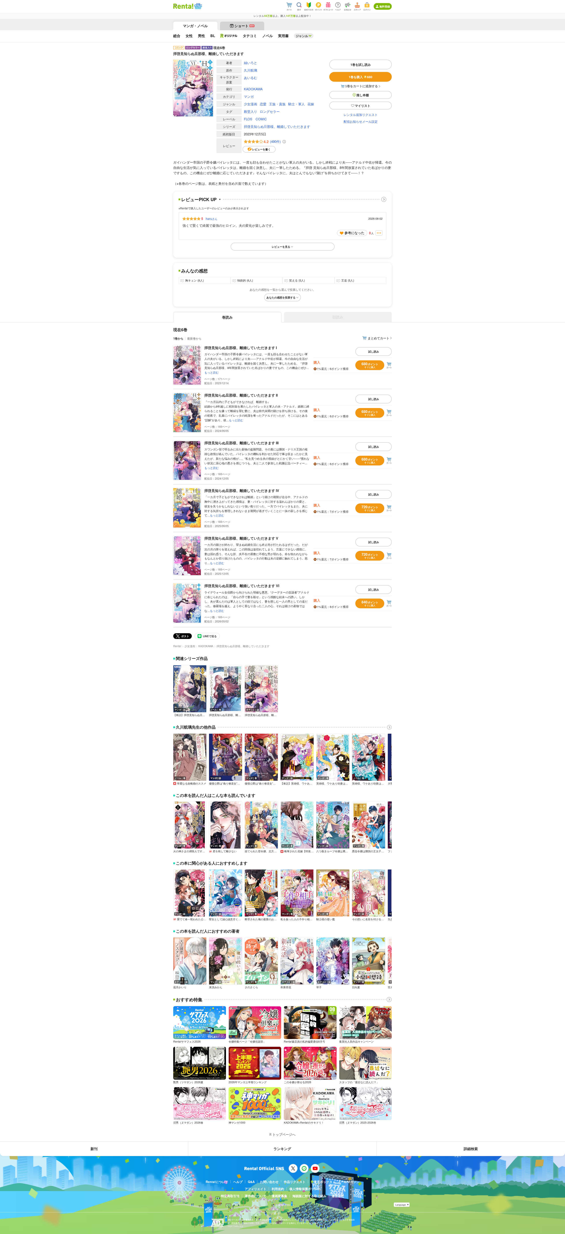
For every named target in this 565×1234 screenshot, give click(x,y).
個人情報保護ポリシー (304, 1189)
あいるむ (250, 77)
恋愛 (263, 104)
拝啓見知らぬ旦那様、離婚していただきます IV (241, 490)
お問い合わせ (269, 1181)
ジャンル (302, 36)
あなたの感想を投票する (281, 297)
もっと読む (211, 372)
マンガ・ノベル (195, 25)
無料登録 (384, 6)
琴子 (319, 987)
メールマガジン (348, 1181)
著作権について (255, 1196)
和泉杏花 (286, 987)
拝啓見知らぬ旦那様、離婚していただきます (277, 126)
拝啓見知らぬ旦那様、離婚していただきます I (240, 347)
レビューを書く (261, 149)
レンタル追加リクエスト (361, 114)
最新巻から (194, 338)
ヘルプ (238, 1181)
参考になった (354, 232)
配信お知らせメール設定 (361, 121)
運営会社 (338, 1196)
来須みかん (215, 987)
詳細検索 (471, 1148)
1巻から (178, 338)
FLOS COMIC (255, 119)
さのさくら (251, 987)
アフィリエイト (255, 1189)
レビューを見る (281, 247)
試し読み (373, 351)
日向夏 (356, 987)
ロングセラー (270, 111)
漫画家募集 (279, 1196)
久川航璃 (250, 70)
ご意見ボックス (321, 1181)
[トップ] (183, 6)
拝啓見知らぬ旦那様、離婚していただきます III (241, 442)
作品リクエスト (294, 1181)
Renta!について (217, 1181)
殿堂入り (250, 111)
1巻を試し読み (360, 64)
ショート (244, 25)
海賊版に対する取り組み (309, 1196)
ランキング (282, 1148)
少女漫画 (250, 104)
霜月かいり (179, 987)
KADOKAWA (253, 89)
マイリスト (362, 105)
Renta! (177, 646)
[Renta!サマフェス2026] (197, 6)
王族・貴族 (277, 104)
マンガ (249, 96)
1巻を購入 (360, 77)
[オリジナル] (228, 36)
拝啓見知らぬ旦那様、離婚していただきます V (241, 538)
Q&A (251, 1181)
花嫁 (310, 104)
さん (211, 218)
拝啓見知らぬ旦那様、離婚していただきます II (241, 395)
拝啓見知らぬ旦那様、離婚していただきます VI (241, 585)
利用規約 (278, 1189)
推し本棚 (362, 95)
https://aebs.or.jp (235, 1226)
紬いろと (250, 62)
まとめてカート (378, 338)
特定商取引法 (230, 1196)
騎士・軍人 (296, 104)
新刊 (94, 1148)
